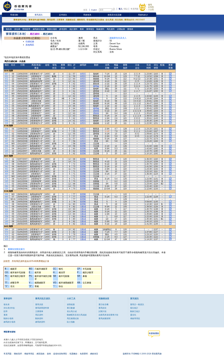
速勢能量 (71, 304)
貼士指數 (71, 322)
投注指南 (119, 20)
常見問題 (134, 9)
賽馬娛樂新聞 (104, 318)
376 (6, 93)
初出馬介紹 (72, 311)
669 (6, 199)
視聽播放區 (71, 20)
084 (6, 186)
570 (6, 134)
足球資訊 (63, 15)
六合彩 (151, 9)
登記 (126, 9)
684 (6, 229)
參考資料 (63, 29)
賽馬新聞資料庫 (42, 308)
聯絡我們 (18, 354)
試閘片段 (102, 311)
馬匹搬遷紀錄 (73, 318)
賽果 (81, 29)
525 (6, 136)
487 (6, 139)
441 (6, 206)
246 (6, 143)
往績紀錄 (30, 41)
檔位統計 (134, 308)
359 (6, 211)
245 (6, 181)
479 (6, 237)
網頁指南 (40, 354)
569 (6, 204)
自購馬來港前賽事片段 (108, 315)
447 (6, 141)
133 (6, 113)
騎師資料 (39, 318)
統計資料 (73, 29)
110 (6, 116)
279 (6, 179)
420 (6, 91)
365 (6, 96)
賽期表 (130, 29)
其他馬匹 (30, 45)
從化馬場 (109, 20)
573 (6, 232)
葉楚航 (83, 143)
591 (6, 131)
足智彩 (151, 7)
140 (6, 221)
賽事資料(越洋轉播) (37, 20)
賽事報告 (90, 29)
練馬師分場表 (38, 29)
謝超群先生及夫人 (118, 38)
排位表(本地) (9, 308)
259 (6, 216)
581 (6, 166)
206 (6, 106)
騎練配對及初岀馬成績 (77, 315)
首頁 (85, 10)
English (94, 10)
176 (6, 108)
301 (6, 101)
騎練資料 (100, 29)
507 (6, 86)
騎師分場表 (52, 29)
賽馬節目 (102, 308)
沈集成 (83, 206)
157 (6, 111)
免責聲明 (84, 354)
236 (6, 146)
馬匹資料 (110, 29)
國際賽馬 (81, 20)
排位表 (17, 29)
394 (6, 174)
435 (6, 239)
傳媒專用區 (135, 318)
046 (6, 121)
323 (6, 214)
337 (6, 176)
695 (6, 161)
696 (6, 129)
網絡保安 (94, 354)
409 (6, 171)
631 (6, 76)
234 (6, 103)
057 (6, 118)
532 (6, 84)
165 (6, 151)
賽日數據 (71, 308)
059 (6, 224)
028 (6, 123)
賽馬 (150, 5)
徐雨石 (83, 74)
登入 (120, 9)
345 (6, 98)
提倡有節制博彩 (60, 354)
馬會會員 (87, 15)
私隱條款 (73, 354)
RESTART (140, 20)
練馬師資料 (40, 322)
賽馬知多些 (129, 20)
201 (6, 148)
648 (6, 164)
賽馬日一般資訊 (137, 304)
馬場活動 (14, 15)
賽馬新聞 (51, 20)
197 (6, 219)
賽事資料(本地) (20, 20)
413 (6, 209)
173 (6, 184)
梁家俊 (96, 111)
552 (6, 81)
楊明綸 (96, 86)
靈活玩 (133, 315)
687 (6, 74)
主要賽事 (60, 20)
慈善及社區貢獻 (115, 15)
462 (6, 169)
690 (6, 197)
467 (6, 89)
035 (6, 189)
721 (6, 159)
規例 (49, 354)
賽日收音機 (103, 304)
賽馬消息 (39, 304)
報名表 (8, 29)
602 (6, 79)
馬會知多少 (143, 15)
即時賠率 (26, 29)
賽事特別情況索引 (16, 249)
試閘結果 (121, 29)
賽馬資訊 (38, 15)
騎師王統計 (135, 311)
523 (6, 234)
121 (6, 153)
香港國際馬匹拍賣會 (95, 20)
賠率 (6, 311)
